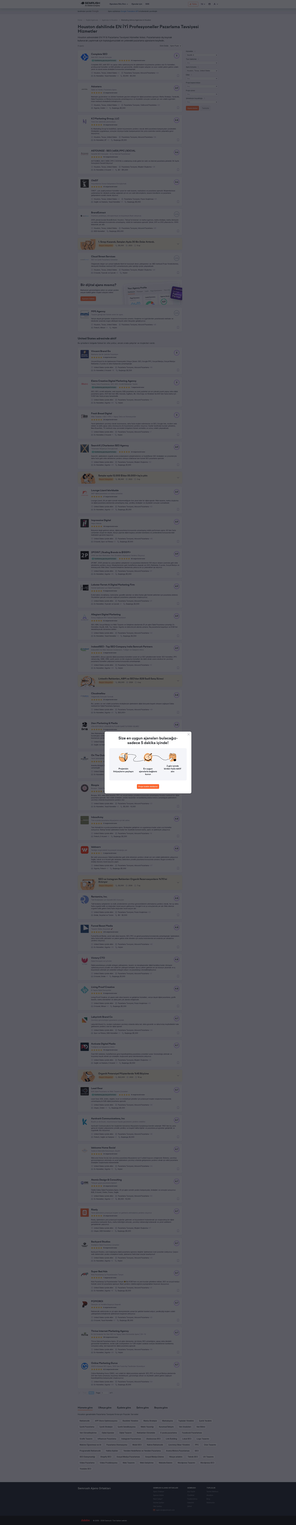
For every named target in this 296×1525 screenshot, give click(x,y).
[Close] (188, 734)
